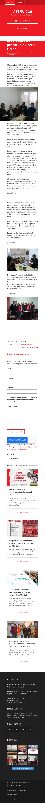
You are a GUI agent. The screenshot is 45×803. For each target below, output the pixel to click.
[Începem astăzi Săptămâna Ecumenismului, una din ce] (12, 749)
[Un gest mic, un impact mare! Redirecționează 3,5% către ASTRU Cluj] (22, 528)
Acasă (9, 53)
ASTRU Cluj (22, 11)
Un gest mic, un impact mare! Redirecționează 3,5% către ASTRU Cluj (21, 543)
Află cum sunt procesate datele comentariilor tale (22, 448)
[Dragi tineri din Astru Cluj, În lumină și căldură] (33, 749)
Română (10, 2)
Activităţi (14, 53)
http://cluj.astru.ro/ (20, 702)
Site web (11, 388)
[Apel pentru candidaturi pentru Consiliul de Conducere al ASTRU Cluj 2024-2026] (22, 629)
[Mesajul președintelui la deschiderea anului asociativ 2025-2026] (22, 477)
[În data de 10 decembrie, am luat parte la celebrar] (22, 749)
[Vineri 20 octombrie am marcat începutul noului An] (33, 760)
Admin (12, 344)
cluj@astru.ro (16, 700)
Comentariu (12, 407)
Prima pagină (11, 791)
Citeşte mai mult (22, 512)
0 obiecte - (24, 21)
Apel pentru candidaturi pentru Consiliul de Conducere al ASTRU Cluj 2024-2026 (22, 644)
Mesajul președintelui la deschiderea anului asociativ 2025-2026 (21, 492)
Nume (10, 368)
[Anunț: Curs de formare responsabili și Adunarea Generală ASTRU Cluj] (22, 577)
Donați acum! (22, 28)
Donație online (22, 791)
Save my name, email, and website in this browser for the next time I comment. (22, 399)
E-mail (10, 378)
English (19, 2)
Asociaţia (29, 344)
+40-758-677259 (19, 698)
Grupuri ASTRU (12, 795)
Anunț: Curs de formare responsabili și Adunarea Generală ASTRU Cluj (19, 592)
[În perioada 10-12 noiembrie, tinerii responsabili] (12, 760)
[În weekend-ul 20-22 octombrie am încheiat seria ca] (22, 760)
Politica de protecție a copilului (17, 799)
